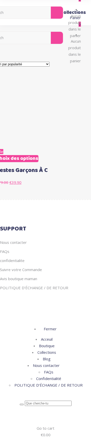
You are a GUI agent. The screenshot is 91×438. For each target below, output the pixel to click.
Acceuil (47, 339)
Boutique (47, 345)
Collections (46, 352)
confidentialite (12, 260)
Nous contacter (13, 242)
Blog (47, 358)
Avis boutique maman (18, 278)
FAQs (4, 251)
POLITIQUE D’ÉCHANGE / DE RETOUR (34, 287)
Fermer (50, 328)
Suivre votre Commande (21, 269)
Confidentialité (48, 378)
